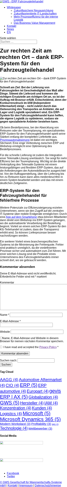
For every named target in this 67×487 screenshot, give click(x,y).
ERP (28, 385)
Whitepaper (14, 7)
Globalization (43, 397)
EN (9, 32)
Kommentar (7, 282)
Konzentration (15, 408)
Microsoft (37, 413)
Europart (38, 391)
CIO (12, 385)
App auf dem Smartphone (21, 217)
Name (4, 314)
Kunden (42, 408)
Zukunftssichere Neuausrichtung (33, 10)
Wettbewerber (40, 428)
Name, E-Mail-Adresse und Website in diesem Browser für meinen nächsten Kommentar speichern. (32, 340)
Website (5, 331)
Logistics (11, 413)
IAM (51, 403)
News (10, 29)
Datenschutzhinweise (48, 485)
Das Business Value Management (34, 22)
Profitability (41, 424)
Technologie (14, 428)
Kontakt (11, 26)
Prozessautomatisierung (15, 139)
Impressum (26, 485)
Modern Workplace (15, 424)
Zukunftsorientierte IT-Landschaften (35, 13)
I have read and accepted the (30, 347)
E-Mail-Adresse (10, 321)
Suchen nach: (8, 360)
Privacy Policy (48, 347)
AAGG (9, 379)
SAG (55, 424)
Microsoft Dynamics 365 (30, 419)
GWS (9, 402)
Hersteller (32, 403)
